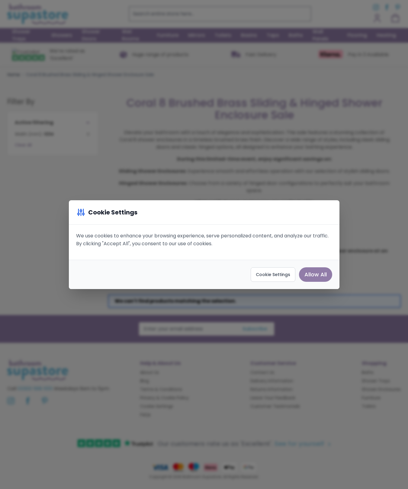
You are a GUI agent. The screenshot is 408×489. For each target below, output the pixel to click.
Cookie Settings (273, 275)
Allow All (315, 274)
